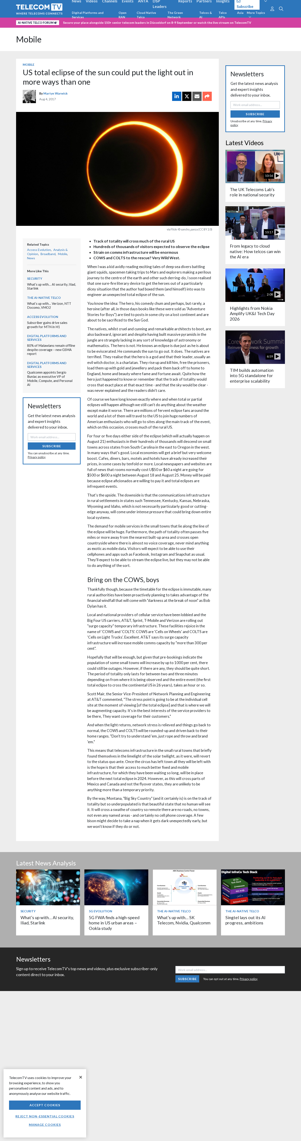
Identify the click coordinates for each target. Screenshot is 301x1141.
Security (34, 278)
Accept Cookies (45, 1105)
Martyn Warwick (55, 93)
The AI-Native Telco (44, 297)
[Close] (80, 1077)
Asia (240, 13)
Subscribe (51, 446)
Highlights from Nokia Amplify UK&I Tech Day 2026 (252, 313)
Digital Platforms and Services (88, 15)
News (31, 258)
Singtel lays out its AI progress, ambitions (245, 920)
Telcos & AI (205, 15)
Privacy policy (37, 457)
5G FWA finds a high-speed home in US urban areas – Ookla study (114, 923)
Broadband (48, 254)
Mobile (29, 39)
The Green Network (175, 15)
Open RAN (122, 15)
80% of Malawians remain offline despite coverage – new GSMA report (51, 349)
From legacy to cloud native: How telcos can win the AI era (255, 251)
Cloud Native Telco (146, 15)
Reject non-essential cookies (44, 1116)
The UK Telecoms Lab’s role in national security (252, 192)
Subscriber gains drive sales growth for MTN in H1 (47, 325)
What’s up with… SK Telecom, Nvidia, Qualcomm (183, 920)
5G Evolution (100, 911)
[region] (45, 1103)
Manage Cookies (45, 1124)
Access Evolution (39, 250)
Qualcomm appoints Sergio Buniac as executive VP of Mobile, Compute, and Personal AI (49, 378)
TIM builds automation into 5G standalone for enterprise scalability (251, 375)
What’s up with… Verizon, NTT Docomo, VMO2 (49, 305)
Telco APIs (223, 15)
